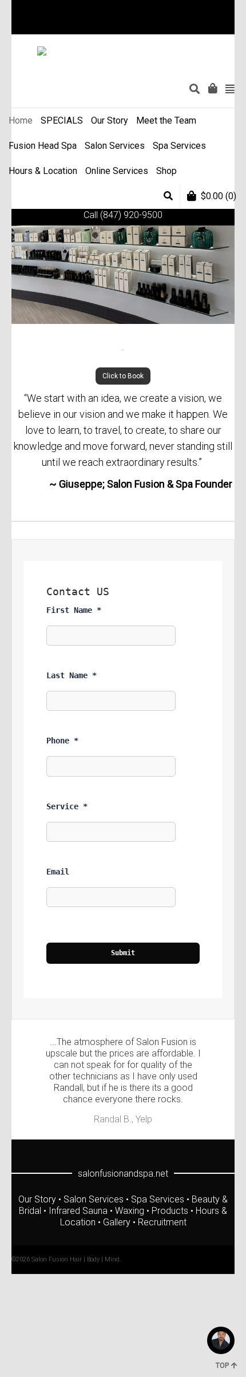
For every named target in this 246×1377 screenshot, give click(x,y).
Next (213, 1085)
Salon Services (94, 1199)
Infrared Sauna (78, 1210)
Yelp (233, 26)
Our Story (37, 1199)
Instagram (217, 26)
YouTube (200, 26)
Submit (123, 953)
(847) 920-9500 (131, 214)
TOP (222, 1366)
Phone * (62, 740)
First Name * (73, 610)
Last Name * (71, 675)
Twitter (167, 26)
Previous (33, 1085)
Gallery (116, 1222)
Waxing (129, 1210)
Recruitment (162, 1222)
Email (57, 871)
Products (170, 1210)
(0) (218, 196)
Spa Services (157, 1199)
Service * (67, 806)
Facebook (184, 26)
